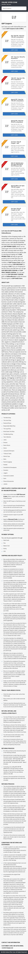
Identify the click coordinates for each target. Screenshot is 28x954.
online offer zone (9, 2)
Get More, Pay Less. (6, 4)
